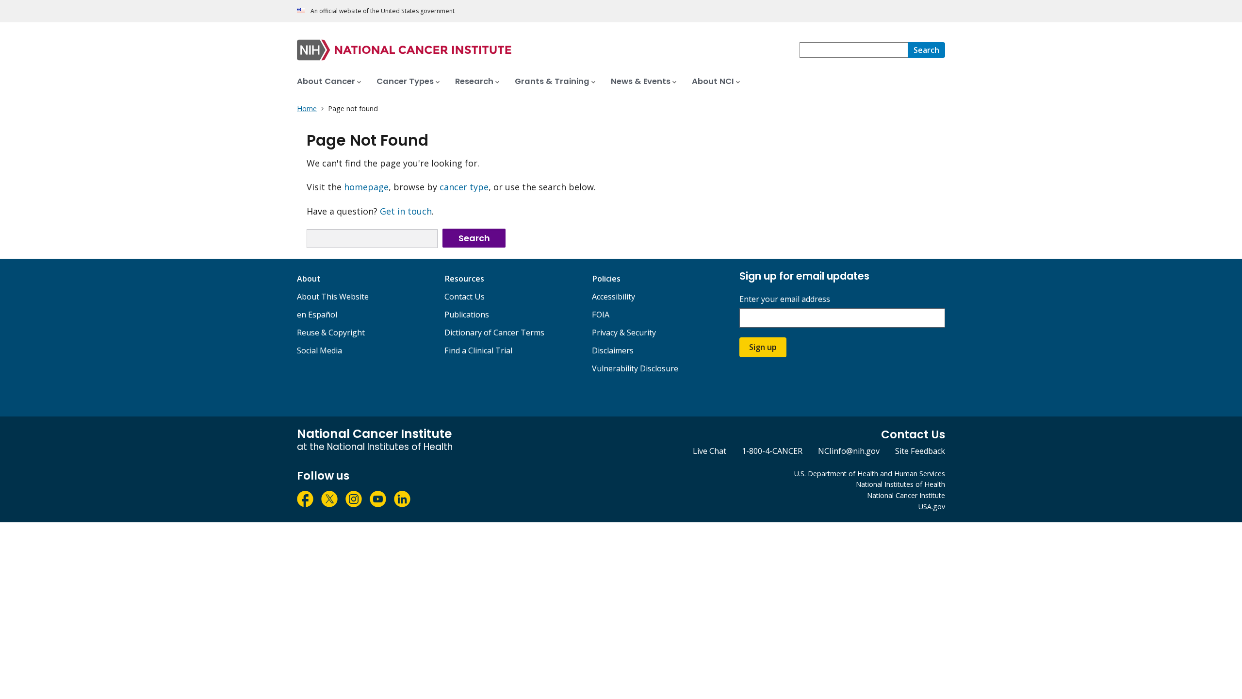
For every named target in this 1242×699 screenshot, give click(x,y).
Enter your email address (784, 299)
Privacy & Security (624, 332)
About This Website (333, 296)
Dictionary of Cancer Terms (494, 332)
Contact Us (464, 296)
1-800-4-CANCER (772, 451)
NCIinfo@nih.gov (849, 451)
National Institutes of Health (900, 484)
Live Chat (709, 451)
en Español (317, 314)
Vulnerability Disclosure (635, 368)
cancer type (464, 187)
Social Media (319, 350)
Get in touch (406, 211)
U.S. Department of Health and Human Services (869, 473)
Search (474, 238)
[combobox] (854, 50)
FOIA (600, 314)
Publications (466, 314)
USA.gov (931, 506)
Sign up (763, 347)
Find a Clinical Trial (478, 350)
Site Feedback (920, 451)
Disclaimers (613, 350)
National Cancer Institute (906, 495)
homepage (366, 187)
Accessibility (613, 296)
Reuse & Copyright (331, 332)
